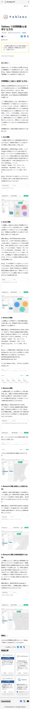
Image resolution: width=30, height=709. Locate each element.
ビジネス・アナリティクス (14, 32)
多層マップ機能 (10, 113)
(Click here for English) (7, 56)
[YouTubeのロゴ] (28, 701)
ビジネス (4, 32)
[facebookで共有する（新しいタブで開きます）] (25, 36)
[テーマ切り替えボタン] (28, 2)
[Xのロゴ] (24, 701)
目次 (25, 6)
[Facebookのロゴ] (21, 701)
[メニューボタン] (2, 2)
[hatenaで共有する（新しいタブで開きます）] (22, 36)
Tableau (24, 32)
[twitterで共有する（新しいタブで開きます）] (28, 36)
